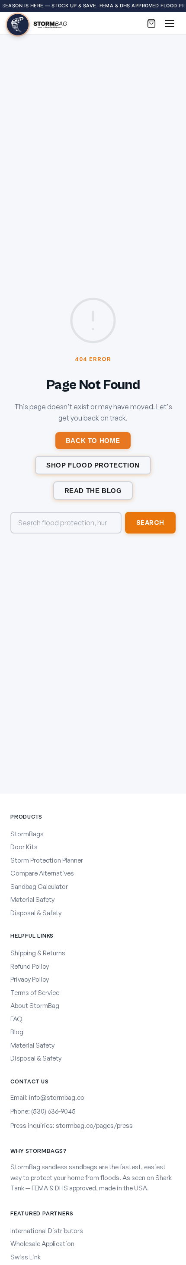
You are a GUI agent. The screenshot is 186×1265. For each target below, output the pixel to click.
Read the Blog (93, 490)
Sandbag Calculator (39, 886)
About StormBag (34, 1005)
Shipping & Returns (37, 953)
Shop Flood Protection (93, 465)
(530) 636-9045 (53, 1111)
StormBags (27, 834)
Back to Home (93, 440)
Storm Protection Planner (46, 860)
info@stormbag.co (56, 1097)
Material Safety (32, 899)
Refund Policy (29, 966)
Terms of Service (34, 993)
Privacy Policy (29, 979)
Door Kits (24, 847)
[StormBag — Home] (37, 23)
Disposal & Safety (35, 913)
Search (150, 522)
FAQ (16, 1019)
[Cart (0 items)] (151, 23)
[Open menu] (169, 23)
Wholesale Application (42, 1244)
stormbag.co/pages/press (94, 1125)
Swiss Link (25, 1257)
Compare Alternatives (42, 873)
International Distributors (46, 1231)
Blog (16, 1032)
